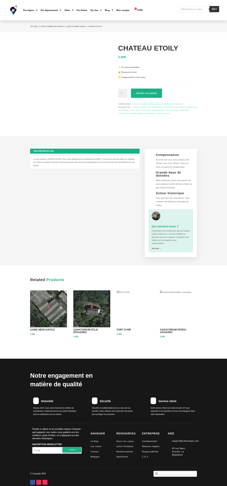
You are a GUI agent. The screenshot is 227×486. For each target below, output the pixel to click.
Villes (67, 10)
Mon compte (122, 10)
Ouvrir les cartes (125, 441)
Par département (49, 10)
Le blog (94, 441)
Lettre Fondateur (125, 446)
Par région (28, 10)
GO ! (214, 9)
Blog (107, 10)
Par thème (82, 10)
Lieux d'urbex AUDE (76, 26)
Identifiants (122, 457)
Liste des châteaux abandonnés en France (154, 110)
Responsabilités (150, 451)
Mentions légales (151, 446)
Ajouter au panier (146, 93)
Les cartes (96, 446)
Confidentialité (149, 441)
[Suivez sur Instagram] (38, 482)
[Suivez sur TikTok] (44, 482)
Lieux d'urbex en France (52, 26)
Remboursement (124, 451)
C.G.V (145, 457)
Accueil (34, 26)
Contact (95, 451)
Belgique (95, 457)
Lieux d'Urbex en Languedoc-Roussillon (154, 107)
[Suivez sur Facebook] (32, 482)
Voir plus (157, 248)
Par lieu (94, 10)
